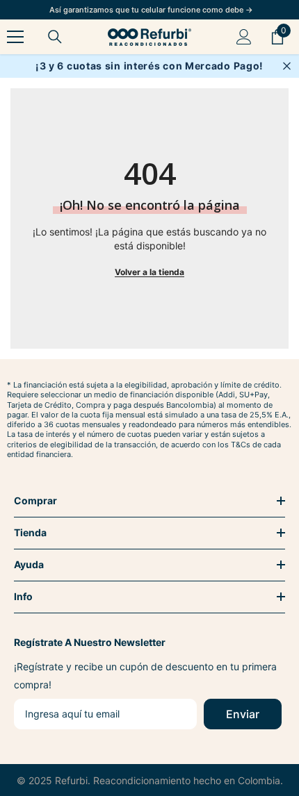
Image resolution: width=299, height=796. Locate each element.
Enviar (242, 714)
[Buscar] (55, 36)
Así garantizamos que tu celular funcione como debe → (151, 10)
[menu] (15, 36)
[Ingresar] (244, 36)
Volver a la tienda (149, 272)
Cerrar (287, 66)
